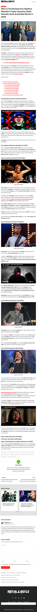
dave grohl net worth (24, 452)
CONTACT (19, 601)
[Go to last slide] (2, 501)
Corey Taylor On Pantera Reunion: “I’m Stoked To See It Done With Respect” (27, 505)
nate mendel (23, 454)
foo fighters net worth (5, 454)
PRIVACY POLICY (26, 601)
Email (15, 561)
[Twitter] (16, 598)
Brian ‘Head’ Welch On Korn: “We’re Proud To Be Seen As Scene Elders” (9, 479)
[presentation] (9, 496)
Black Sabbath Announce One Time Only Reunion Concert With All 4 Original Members (13, 572)
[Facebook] (13, 598)
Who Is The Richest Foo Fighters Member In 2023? (13, 95)
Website (27, 561)
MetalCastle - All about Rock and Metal (25, 609)
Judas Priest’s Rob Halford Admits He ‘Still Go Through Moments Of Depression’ (27, 479)
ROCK (5, 6)
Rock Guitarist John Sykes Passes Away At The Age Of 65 (9, 579)
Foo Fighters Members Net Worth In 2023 (11, 83)
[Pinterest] (21, 598)
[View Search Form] (32, 2)
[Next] (34, 501)
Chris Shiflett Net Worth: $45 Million (12, 88)
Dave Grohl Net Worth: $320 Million (12, 90)
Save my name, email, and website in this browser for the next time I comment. (16, 564)
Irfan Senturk (4, 19)
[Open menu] (35, 2)
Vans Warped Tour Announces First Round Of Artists (9, 577)
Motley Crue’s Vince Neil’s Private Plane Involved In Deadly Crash (10, 575)
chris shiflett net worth (11, 452)
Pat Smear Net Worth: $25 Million (11, 93)
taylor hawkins (4, 456)
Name (3, 561)
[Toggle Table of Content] (1, 80)
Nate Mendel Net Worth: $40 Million (12, 86)
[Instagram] (18, 598)
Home (9, 601)
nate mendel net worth (30, 454)
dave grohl (18, 452)
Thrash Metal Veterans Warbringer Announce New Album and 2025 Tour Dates (12, 582)
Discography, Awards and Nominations (10, 82)
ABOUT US (14, 601)
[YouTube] (24, 598)
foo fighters (31, 452)
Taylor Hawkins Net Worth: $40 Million (12, 85)
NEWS (2, 6)
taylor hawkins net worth (12, 456)
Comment (4, 545)
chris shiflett (4, 452)
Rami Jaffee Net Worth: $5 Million (11, 91)
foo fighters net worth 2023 (14, 454)
